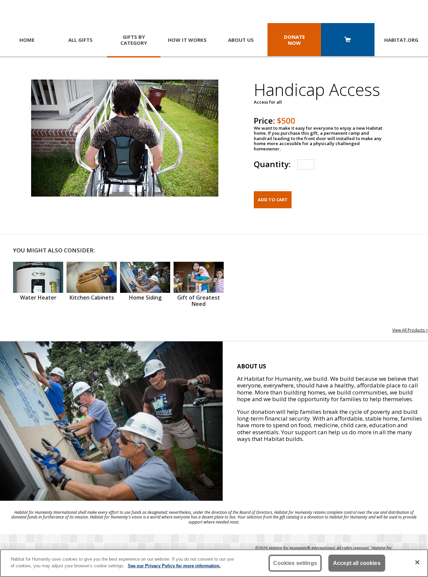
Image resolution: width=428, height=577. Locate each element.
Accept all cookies (357, 563)
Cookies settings (295, 563)
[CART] (347, 40)
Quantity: (272, 163)
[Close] (417, 562)
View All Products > (410, 330)
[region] (214, 563)
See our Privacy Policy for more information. (174, 565)
